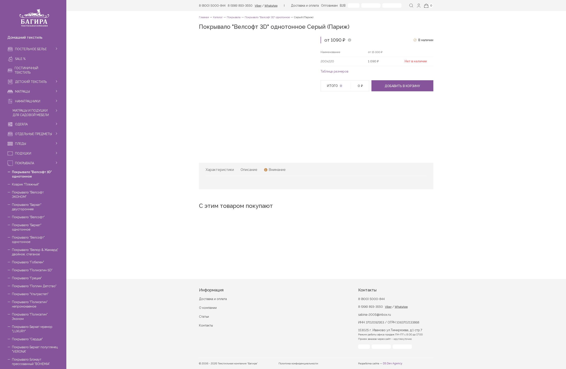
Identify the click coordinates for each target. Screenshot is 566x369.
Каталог (218, 17)
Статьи (204, 316)
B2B (343, 5)
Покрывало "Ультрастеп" (30, 294)
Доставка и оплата (305, 5)
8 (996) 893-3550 (240, 5)
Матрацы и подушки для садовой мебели (31, 113)
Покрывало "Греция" (27, 278)
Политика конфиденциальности (298, 363)
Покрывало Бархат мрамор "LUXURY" (32, 329)
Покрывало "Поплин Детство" (34, 286)
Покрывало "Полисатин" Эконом (30, 317)
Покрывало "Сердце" (27, 339)
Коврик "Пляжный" (25, 184)
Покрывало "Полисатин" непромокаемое (30, 304)
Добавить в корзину (402, 86)
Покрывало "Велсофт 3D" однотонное (32, 174)
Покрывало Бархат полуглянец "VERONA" (35, 349)
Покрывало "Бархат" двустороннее (26, 207)
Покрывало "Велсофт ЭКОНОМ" (28, 195)
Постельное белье (31, 49)
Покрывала (24, 163)
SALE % (20, 59)
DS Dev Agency (392, 363)
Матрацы (22, 91)
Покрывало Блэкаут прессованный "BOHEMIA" (31, 362)
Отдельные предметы (33, 134)
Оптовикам (329, 5)
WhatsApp (270, 5)
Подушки (23, 153)
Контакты (206, 325)
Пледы (20, 143)
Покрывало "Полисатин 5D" (32, 270)
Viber (258, 5)
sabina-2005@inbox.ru (374, 314)
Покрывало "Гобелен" (28, 262)
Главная (204, 17)
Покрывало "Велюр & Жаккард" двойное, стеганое (35, 252)
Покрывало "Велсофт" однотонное (28, 240)
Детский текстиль (31, 82)
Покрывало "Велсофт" (28, 217)
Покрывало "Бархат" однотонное (26, 227)
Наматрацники (27, 101)
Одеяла (21, 124)
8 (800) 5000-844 (212, 5)
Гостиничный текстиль (26, 70)
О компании (208, 308)
